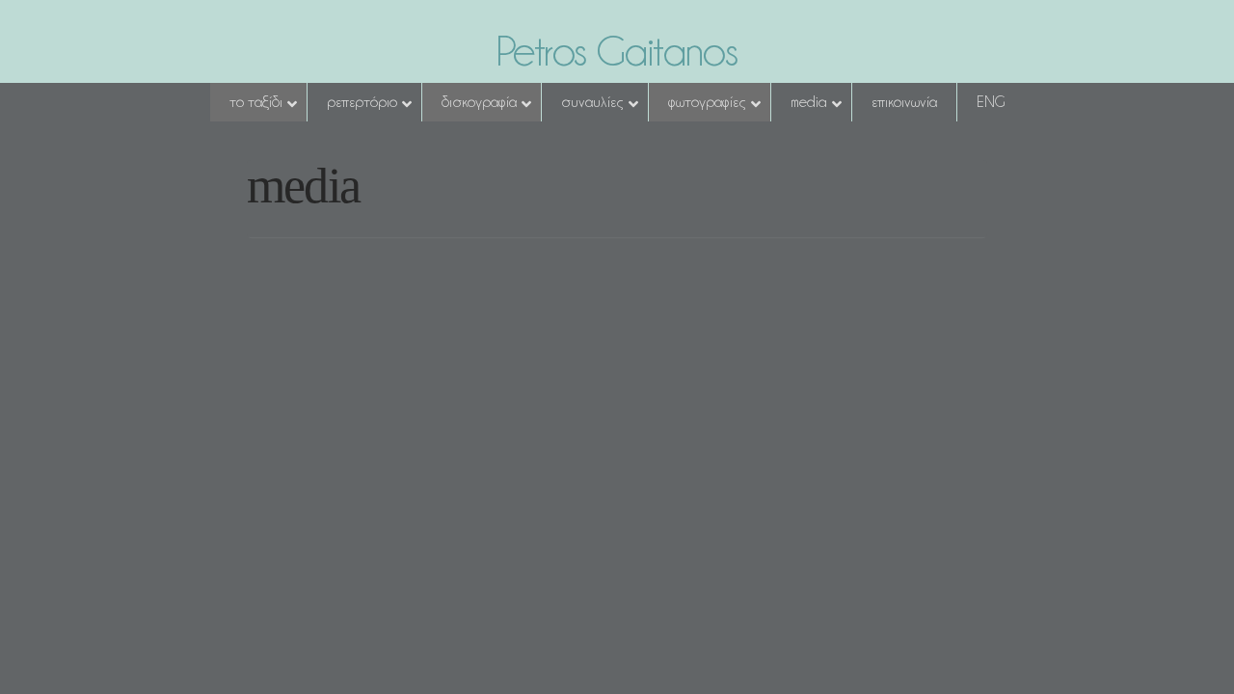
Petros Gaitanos (617, 50)
